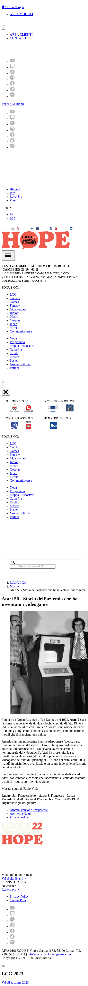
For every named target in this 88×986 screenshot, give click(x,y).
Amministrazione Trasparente (29, 810)
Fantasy (15, 305)
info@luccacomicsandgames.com (49, 954)
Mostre (14, 357)
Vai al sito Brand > (14, 878)
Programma (17, 342)
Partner (14, 368)
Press (13, 200)
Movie (14, 327)
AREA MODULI (21, 14)
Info (12, 193)
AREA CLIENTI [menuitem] (21, 34)
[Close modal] (3, 966)
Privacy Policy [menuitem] (19, 896)
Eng (12, 218)
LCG (13, 294)
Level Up (16, 196)
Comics (15, 298)
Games (14, 302)
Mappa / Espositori (22, 345)
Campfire (16, 349)
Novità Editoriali (20, 364)
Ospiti (14, 353)
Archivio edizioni (21, 813)
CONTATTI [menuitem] (18, 38)
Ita (11, 214)
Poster (14, 360)
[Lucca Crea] (11, 23)
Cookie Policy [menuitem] (19, 900)
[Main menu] (8, 255)
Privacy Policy (19, 817)
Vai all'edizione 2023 (15, 982)
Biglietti (15, 189)
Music (14, 316)
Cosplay (15, 320)
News (13, 338)
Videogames (18, 309)
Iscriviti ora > (10, 889)
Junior (14, 313)
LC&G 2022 (18, 582)
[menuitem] (12, 61)
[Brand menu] (3, 27)
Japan (13, 324)
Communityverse (21, 331)
